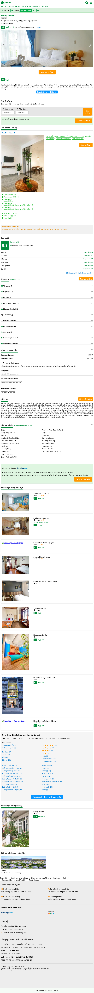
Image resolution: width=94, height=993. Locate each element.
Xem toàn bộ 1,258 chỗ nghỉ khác (47, 797)
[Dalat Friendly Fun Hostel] (15, 695)
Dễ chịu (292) (6, 760)
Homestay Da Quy (40, 635)
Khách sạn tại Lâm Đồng (40, 878)
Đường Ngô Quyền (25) (10, 787)
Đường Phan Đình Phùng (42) (12, 768)
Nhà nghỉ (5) (46, 784)
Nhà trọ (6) (45, 790)
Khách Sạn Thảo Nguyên (43, 543)
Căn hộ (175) (46, 771)
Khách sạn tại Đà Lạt (60, 878)
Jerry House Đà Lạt (41, 494)
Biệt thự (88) (46, 776)
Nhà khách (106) (47, 787)
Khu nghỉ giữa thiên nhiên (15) (52, 782)
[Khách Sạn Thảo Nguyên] (15, 543)
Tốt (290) (5, 757)
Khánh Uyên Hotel (41, 518)
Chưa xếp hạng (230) (49, 759)
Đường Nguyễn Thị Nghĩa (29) (12, 779)
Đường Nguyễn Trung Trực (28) (12, 782)
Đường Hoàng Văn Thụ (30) (11, 776)
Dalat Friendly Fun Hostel (44, 678)
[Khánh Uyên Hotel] (15, 526)
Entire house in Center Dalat (45, 581)
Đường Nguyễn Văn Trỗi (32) (12, 773)
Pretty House (38, 811)
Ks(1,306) (27, 10)
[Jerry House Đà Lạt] (15, 502)
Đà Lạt (6, 10)
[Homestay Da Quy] (15, 652)
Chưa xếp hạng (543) (49, 761)
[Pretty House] (15, 828)
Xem (38, 27)
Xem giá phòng (47, 72)
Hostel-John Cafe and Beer (44, 721)
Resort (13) (45, 768)
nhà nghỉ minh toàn (41, 557)
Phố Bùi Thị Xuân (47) (9, 765)
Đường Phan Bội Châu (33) (11, 771)
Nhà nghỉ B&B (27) (48, 779)
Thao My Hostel (40, 608)
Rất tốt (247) (6, 755)
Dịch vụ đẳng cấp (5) (9, 748)
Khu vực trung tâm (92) (9, 745)
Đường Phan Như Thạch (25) (12, 790)
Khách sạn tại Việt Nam (19, 878)
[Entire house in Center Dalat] (15, 591)
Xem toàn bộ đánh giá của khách (79, 273)
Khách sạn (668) (47, 765)
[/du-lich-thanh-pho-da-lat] (23, 862)
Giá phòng (87, 112)
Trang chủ (3, 878)
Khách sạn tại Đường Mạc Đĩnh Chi (12, 880)
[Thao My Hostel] (15, 617)
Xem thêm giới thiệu (45, 92)
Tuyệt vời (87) (6, 752)
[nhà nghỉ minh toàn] (15, 565)
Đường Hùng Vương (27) (10, 784)
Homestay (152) (47, 773)
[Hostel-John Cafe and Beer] (15, 721)
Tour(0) (16, 10)
